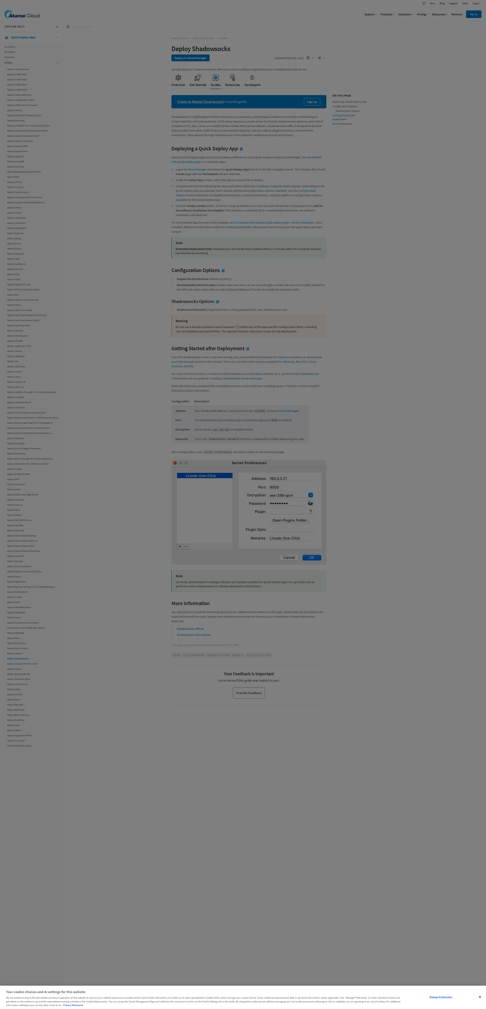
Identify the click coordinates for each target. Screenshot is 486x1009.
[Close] (480, 997)
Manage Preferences (441, 997)
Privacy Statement (73, 1005)
